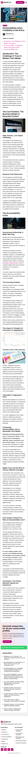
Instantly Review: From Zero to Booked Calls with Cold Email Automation (12, 689)
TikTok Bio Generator (21, 740)
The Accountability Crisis (11, 49)
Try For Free (7, 641)
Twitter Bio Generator (21, 743)
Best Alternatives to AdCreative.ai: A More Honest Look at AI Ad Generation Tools (14, 664)
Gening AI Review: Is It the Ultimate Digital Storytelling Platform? (14, 705)
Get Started (20, 2)
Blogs (3, 741)
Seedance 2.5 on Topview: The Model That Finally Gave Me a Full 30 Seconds (14, 658)
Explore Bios (5, 739)
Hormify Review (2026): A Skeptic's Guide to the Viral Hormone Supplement (14, 695)
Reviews (5, 25)
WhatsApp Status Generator (20, 737)
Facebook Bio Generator (19, 734)
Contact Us (4, 732)
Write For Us (5, 743)
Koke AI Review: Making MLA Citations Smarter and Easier (12, 709)
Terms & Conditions (6, 736)
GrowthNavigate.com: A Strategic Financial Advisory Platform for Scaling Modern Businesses (13, 670)
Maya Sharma (9, 33)
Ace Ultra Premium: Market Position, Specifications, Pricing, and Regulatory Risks (14, 683)
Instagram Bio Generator (19, 730)
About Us (4, 729)
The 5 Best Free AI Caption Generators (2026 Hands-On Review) (14, 700)
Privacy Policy (5, 734)
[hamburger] (26, 2)
